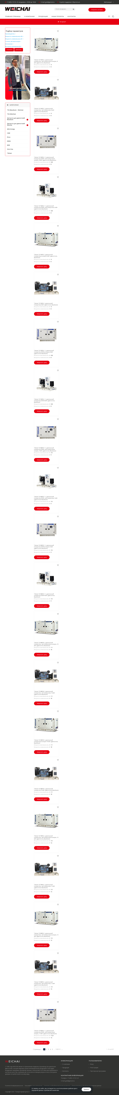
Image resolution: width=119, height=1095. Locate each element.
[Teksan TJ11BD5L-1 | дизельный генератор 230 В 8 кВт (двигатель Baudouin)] (46, 383)
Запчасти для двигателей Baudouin (16, 118)
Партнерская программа (98, 1071)
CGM (8, 133)
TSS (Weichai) (11, 114)
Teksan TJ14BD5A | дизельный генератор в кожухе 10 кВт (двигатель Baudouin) (46, 741)
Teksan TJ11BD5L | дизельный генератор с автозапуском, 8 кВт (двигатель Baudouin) (44, 110)
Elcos (8, 137)
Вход (91, 1064)
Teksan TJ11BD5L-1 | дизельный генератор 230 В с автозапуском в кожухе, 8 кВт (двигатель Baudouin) (45, 158)
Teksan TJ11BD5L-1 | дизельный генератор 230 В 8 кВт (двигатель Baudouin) (44, 400)
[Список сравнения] (113, 16)
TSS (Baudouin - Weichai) (15, 110)
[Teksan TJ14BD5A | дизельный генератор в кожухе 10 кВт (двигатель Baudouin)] (46, 724)
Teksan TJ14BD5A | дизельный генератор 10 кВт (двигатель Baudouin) (46, 789)
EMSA (9, 141)
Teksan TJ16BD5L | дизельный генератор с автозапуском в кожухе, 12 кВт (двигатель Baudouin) (46, 934)
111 (59, 1049)
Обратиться (76, 2)
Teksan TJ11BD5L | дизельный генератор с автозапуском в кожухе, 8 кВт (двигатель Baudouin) (46, 61)
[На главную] (58, 22)
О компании (66, 1064)
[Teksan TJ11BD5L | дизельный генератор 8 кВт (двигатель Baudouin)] (46, 288)
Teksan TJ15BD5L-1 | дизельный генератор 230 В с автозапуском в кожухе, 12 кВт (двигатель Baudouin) (45, 1032)
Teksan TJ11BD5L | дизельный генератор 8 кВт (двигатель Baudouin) (46, 304)
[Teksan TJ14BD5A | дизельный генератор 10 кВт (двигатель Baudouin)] (46, 773)
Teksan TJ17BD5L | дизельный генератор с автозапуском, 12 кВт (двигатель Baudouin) (44, 886)
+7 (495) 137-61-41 (73, 1078)
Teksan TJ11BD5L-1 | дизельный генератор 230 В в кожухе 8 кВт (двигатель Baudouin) (44, 352)
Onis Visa (10, 149)
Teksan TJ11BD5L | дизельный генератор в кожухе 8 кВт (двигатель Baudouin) (45, 256)
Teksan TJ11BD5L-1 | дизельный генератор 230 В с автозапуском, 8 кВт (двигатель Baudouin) (46, 207)
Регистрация (94, 1067)
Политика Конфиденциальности (14, 1085)
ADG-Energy (11, 129)
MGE (8, 145)
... (54, 1049)
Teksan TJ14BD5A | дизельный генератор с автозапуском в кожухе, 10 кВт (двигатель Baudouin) (46, 644)
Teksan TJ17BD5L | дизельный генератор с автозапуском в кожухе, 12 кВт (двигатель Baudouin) (46, 837)
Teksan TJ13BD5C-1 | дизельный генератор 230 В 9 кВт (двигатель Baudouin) (44, 595)
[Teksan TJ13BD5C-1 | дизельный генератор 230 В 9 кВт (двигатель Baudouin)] (46, 578)
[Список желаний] (109, 16)
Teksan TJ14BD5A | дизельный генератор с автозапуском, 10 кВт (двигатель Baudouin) (44, 693)
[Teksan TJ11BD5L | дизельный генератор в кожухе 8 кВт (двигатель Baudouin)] (46, 239)
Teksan (9, 153)
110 (57, 1049)
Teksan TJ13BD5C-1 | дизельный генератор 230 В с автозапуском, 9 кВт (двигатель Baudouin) (46, 498)
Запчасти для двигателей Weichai (16, 124)
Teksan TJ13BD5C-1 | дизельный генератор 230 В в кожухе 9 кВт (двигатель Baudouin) (44, 546)
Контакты (65, 1071)
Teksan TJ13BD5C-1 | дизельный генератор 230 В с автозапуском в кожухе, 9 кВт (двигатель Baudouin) (45, 449)
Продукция (65, 1067)
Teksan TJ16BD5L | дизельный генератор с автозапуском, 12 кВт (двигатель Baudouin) (44, 983)
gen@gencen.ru (49, 2)
